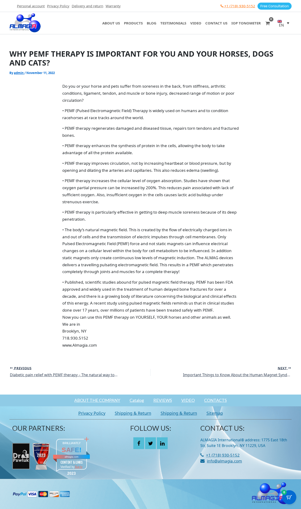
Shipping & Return (133, 413)
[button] (283, 23)
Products (133, 23)
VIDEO (188, 400)
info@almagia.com (224, 461)
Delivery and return (87, 6)
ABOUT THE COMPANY (97, 400)
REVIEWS (162, 400)
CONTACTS (215, 400)
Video (195, 23)
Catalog (137, 400)
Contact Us (216, 23)
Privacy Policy (58, 6)
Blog (151, 23)
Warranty (113, 6)
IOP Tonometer (246, 23)
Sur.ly (79, 467)
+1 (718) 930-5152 (239, 6)
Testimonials (173, 23)
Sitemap (214, 413)
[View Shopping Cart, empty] (267, 22)
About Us (111, 23)
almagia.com (71, 456)
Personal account (31, 6)
